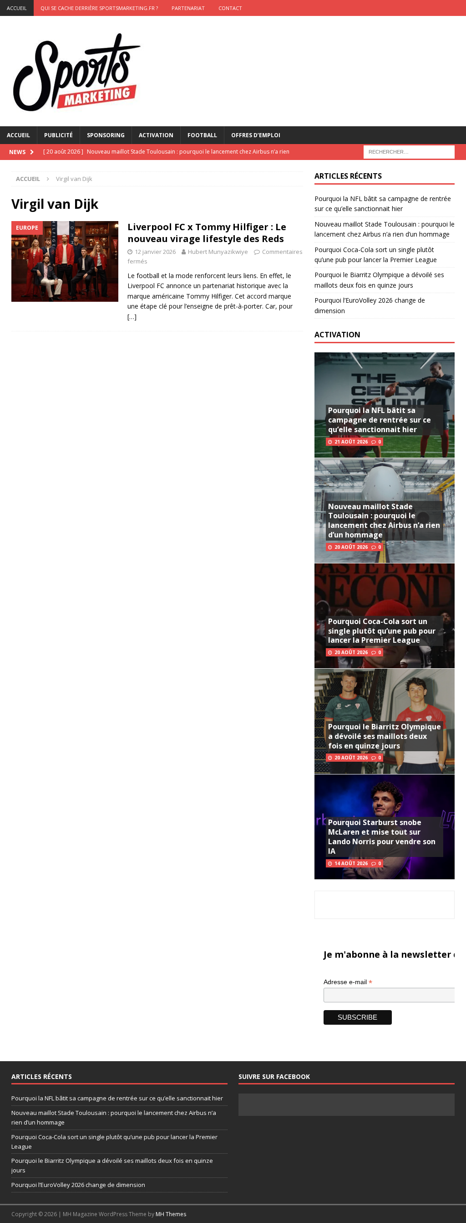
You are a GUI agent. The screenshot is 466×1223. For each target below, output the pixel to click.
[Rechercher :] (409, 151)
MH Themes (171, 1214)
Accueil (18, 135)
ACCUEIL (17, 8)
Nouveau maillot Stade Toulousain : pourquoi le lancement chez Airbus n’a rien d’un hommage (384, 520)
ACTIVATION (337, 335)
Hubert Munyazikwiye (218, 252)
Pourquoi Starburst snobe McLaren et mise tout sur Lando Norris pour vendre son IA (382, 836)
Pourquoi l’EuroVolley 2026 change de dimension (78, 1185)
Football (202, 135)
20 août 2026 (351, 547)
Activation (156, 135)
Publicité (58, 135)
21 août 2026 (351, 442)
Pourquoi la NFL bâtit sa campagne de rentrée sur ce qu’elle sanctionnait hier (379, 419)
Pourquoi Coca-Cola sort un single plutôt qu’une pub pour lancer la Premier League (382, 630)
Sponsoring (106, 135)
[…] (132, 316)
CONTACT (230, 8)
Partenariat (188, 8)
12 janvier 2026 (155, 252)
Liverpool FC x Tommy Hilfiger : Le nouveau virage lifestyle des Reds (206, 233)
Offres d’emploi (255, 135)
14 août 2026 (351, 863)
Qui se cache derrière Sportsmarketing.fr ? (99, 8)
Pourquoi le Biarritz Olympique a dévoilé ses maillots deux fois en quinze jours (384, 736)
